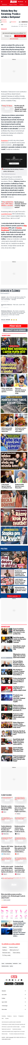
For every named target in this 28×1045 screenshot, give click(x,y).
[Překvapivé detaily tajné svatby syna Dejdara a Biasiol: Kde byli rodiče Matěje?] (6, 758)
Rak (16, 912)
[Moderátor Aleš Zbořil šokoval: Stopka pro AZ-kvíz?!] (6, 733)
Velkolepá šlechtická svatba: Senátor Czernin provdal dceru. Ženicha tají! (20, 589)
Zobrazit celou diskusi (15, 330)
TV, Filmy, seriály (6, 955)
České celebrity (16, 952)
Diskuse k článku (10, 291)
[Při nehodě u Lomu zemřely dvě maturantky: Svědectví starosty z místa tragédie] (6, 697)
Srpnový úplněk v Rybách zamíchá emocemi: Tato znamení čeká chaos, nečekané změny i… (19, 932)
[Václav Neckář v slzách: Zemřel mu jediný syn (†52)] (6, 648)
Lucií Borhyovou (6, 214)
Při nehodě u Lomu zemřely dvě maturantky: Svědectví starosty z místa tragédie (19, 698)
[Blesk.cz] (13, 1)
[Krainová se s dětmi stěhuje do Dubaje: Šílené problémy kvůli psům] (6, 716)
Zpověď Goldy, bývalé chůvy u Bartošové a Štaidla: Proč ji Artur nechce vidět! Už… (18, 741)
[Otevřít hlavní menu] (1, 1)
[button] (9, 983)
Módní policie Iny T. (14, 950)
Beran (2, 912)
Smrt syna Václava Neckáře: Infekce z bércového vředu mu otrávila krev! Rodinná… (19, 663)
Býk (7, 912)
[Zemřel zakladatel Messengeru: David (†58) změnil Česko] (6, 750)
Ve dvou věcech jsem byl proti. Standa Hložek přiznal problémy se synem (19, 680)
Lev (21, 912)
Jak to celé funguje (14, 38)
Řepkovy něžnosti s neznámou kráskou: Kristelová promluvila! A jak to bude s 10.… (19, 707)
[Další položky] (26, 4)
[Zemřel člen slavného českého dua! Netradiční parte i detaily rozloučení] (6, 640)
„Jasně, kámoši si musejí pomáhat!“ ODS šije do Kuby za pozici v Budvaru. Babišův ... (20, 581)
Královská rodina (6, 952)
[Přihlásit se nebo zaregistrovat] (25, 1)
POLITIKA (4, 549)
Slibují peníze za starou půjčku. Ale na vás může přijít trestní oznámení (19, 655)
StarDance (4, 950)
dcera (3, 963)
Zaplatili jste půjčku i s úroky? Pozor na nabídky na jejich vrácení (19, 688)
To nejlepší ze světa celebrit (11, 944)
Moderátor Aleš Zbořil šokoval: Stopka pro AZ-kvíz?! (19, 732)
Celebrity (4, 947)
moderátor (15, 963)
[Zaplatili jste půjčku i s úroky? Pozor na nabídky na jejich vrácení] (6, 689)
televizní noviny (5, 966)
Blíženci (11, 912)
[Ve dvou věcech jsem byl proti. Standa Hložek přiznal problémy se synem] (6, 681)
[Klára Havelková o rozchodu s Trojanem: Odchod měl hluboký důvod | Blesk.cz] (6, 672)
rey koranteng (8, 963)
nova (20, 963)
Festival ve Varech (13, 947)
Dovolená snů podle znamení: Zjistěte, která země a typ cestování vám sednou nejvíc (19, 923)
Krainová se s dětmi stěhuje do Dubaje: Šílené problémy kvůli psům (18, 716)
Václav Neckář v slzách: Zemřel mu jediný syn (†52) (19, 647)
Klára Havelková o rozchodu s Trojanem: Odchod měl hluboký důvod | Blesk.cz (19, 672)
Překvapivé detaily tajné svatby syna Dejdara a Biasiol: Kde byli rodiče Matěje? (19, 758)
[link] (6, 980)
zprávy (11, 966)
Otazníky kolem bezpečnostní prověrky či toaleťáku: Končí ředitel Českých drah (20, 573)
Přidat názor (15, 325)
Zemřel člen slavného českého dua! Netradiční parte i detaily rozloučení (19, 639)
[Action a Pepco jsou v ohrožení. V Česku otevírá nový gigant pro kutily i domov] (6, 725)
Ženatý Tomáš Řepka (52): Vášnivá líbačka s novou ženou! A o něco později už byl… (19, 631)
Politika (3, 576)
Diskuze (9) (4, 28)
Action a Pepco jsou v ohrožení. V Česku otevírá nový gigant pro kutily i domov (19, 724)
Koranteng (4, 140)
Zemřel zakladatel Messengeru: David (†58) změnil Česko (18, 749)
